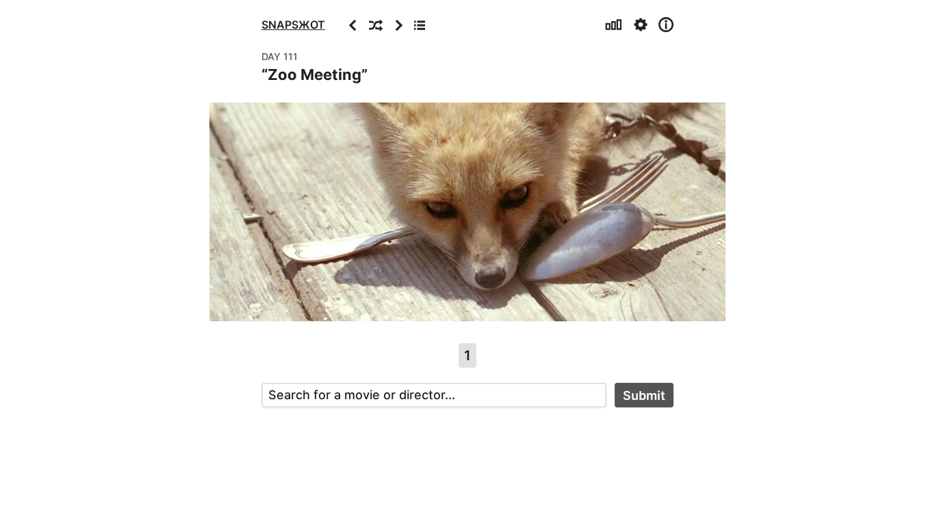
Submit (644, 395)
